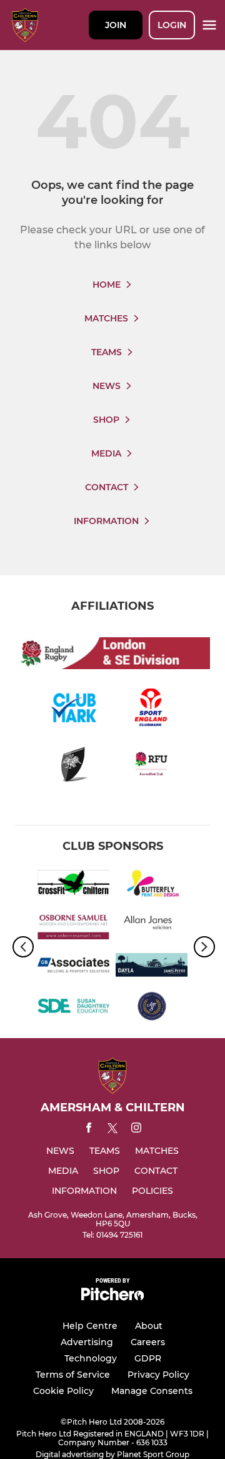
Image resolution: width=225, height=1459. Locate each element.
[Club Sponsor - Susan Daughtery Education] (73, 1008)
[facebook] (88, 1129)
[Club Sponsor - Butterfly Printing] (152, 884)
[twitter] (113, 1130)
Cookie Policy (63, 1390)
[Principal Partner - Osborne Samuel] (73, 926)
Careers (148, 1342)
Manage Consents (151, 1390)
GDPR (147, 1358)
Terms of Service (73, 1374)
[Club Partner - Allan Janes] (152, 926)
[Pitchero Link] (112, 1297)
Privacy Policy (158, 1374)
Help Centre (90, 1325)
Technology (90, 1358)
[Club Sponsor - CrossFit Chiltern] (73, 884)
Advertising (87, 1342)
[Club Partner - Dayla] (152, 967)
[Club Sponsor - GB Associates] (73, 967)
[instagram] (136, 1129)
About (148, 1325)
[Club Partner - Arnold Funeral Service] (152, 1008)
